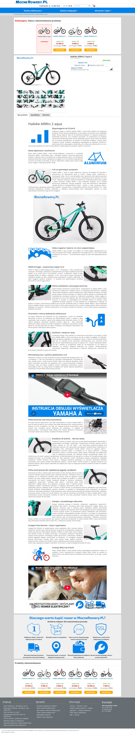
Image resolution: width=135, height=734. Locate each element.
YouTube (79, 706)
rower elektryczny (47, 717)
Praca (85, 706)
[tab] (22, 115)
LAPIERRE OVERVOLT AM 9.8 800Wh (62, 36)
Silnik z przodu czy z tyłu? (11, 712)
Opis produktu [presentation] (22, 115)
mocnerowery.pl (18, 14)
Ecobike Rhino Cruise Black (106, 678)
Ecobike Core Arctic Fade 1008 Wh (77, 36)
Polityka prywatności (84, 710)
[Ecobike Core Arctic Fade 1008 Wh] (75, 30)
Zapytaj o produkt (76, 68)
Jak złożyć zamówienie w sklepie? (47, 706)
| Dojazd (90, 708)
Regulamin (73, 710)
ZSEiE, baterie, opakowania (78, 712)
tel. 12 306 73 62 (107, 707)
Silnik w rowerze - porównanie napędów (16, 718)
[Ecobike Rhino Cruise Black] (106, 672)
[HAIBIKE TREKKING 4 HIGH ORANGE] (91, 30)
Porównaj (41, 110)
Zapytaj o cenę (82, 62)
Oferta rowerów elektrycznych (46, 708)
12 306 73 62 (55, 6)
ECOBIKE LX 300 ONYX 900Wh (91, 678)
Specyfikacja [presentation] (35, 115)
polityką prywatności (73, 730)
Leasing (76, 715)
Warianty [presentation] (46, 115)
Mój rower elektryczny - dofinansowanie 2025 (17, 723)
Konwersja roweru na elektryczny (14, 721)
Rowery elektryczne (33, 11)
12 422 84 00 (43, 6)
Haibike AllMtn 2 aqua (41, 14)
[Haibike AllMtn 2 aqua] (44, 30)
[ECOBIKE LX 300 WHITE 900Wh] (75, 672)
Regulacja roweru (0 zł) (97, 65)
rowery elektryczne (20, 725)
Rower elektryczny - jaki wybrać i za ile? (16, 706)
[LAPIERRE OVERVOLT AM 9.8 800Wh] (60, 30)
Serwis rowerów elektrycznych (46, 712)
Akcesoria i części (102, 11)
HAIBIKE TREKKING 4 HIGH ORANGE (93, 36)
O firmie (72, 706)
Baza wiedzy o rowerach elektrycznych (48, 710)
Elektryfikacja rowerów (43, 715)
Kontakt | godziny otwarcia (78, 708)
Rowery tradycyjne (68, 11)
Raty (71, 715)
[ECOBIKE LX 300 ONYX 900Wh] (91, 672)
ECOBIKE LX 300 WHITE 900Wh (76, 678)
